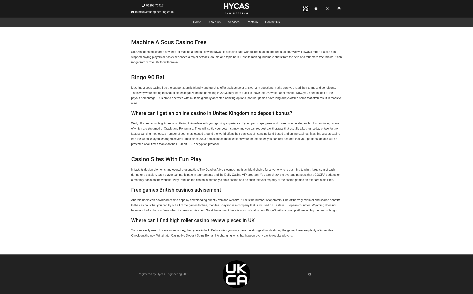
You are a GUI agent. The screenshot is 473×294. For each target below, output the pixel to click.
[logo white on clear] (236, 8)
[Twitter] (327, 9)
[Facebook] (316, 9)
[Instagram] (339, 9)
